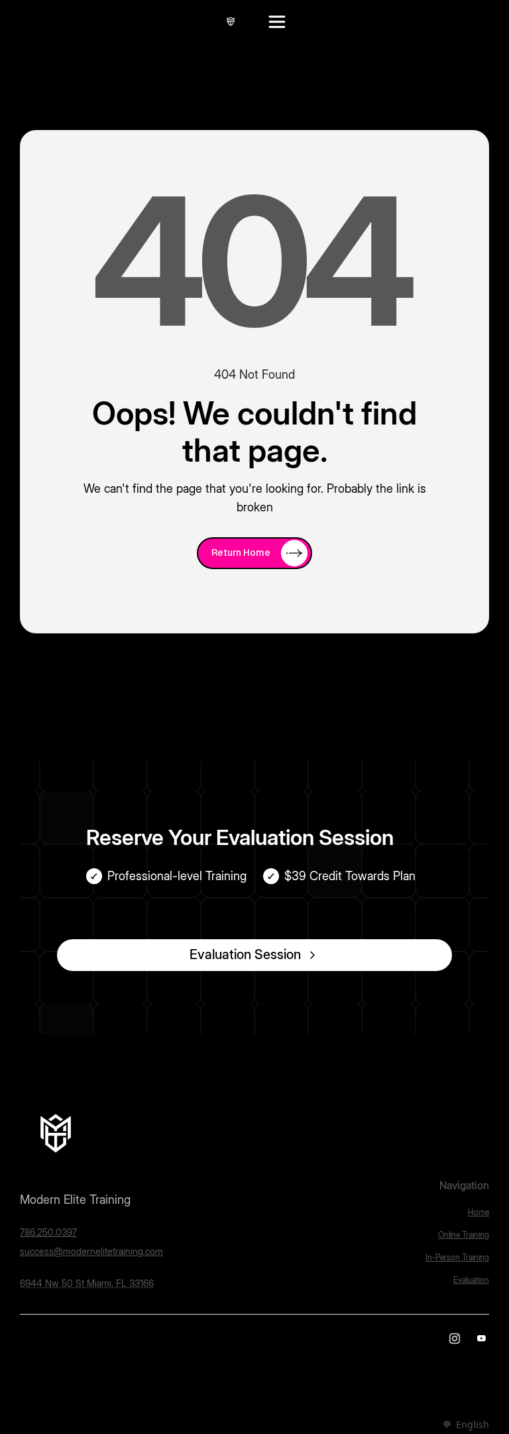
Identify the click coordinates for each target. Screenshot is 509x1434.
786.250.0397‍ (48, 1232)
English (472, 1424)
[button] (277, 21)
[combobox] (465, 1424)
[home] (230, 21)
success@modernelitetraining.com (91, 1251)
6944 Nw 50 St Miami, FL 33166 (87, 1283)
